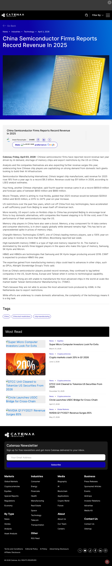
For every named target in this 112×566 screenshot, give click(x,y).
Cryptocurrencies (64, 354)
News (5, 32)
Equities (60, 341)
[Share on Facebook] (38, 139)
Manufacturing (37, 501)
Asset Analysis (10, 533)
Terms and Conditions (13, 549)
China (6, 316)
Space (34, 510)
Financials (35, 491)
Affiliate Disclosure (12, 552)
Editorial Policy (31, 549)
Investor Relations (92, 501)
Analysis (8, 528)
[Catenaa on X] (80, 550)
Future (60, 505)
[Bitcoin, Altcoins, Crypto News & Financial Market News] (42, 15)
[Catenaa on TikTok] (90, 550)
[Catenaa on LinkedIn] (100, 550)
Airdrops (88, 496)
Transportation (37, 525)
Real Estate (36, 505)
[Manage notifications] (107, 562)
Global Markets (63, 409)
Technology (29, 32)
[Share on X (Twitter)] (49, 139)
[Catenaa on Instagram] (105, 550)
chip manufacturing (42, 316)
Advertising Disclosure (59, 549)
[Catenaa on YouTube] (85, 550)
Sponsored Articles (92, 486)
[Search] (86, 15)
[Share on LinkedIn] (43, 139)
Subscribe (56, 465)
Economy (8, 505)
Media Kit (88, 510)
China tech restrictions (21, 316)
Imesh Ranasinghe (19, 140)
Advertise (88, 505)
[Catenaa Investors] (56, 435)
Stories (7, 524)
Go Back (11, 25)
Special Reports (11, 496)
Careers (61, 528)
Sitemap (88, 528)
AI (58, 486)
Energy (34, 486)
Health (34, 496)
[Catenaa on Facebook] (95, 550)
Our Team (62, 524)
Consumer (35, 481)
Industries (15, 32)
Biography (62, 481)
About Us (62, 519)
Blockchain (62, 491)
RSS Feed (35, 538)
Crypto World (63, 501)
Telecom (35, 520)
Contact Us (89, 524)
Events (87, 491)
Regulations (9, 501)
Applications (63, 496)
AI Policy (43, 549)
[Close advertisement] (109, 2)
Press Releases (91, 481)
